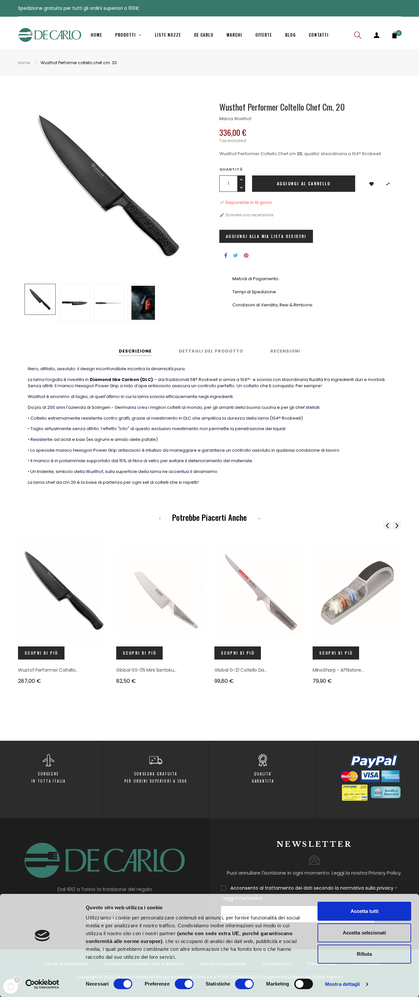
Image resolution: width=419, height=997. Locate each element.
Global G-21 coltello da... (240, 670)
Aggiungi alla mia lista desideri (266, 236)
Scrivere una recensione (246, 215)
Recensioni (285, 351)
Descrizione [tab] (135, 351)
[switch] (184, 984)
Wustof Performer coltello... (48, 670)
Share (225, 255)
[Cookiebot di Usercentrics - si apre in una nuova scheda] (42, 984)
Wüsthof (242, 119)
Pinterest (246, 255)
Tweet (235, 255)
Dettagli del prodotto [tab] (211, 351)
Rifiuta (364, 954)
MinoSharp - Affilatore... (338, 670)
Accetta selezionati (364, 932)
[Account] (376, 35)
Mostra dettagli (342, 984)
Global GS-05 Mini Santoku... (146, 670)
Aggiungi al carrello (303, 183)
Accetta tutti (364, 911)
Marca (226, 119)
